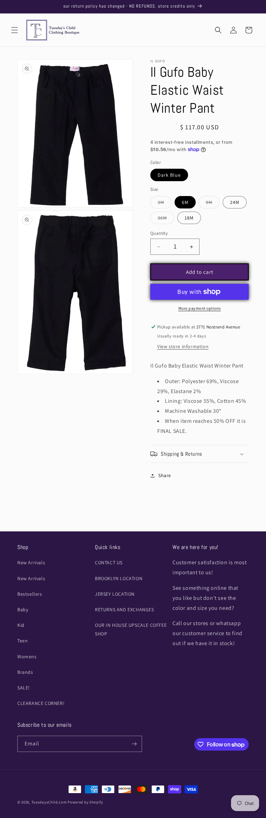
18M (189, 218)
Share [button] (164, 475)
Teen (22, 641)
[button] (14, 30)
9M (213, 203)
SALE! (23, 688)
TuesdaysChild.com (49, 802)
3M (164, 203)
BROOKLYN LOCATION (118, 578)
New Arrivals (31, 562)
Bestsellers (29, 594)
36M (166, 219)
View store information (183, 346)
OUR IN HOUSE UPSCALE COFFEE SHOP (131, 629)
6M (185, 202)
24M (234, 202)
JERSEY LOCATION (115, 594)
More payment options (199, 308)
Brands (25, 672)
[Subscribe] (134, 744)
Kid (21, 625)
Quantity (159, 233)
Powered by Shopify (85, 802)
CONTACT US (109, 562)
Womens (27, 656)
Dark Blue (169, 175)
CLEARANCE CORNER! (40, 703)
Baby (22, 609)
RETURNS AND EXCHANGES (124, 609)
